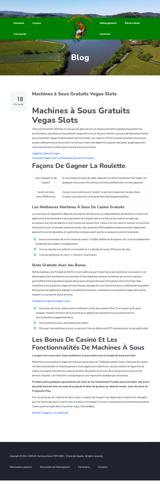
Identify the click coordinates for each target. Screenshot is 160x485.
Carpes (36, 23)
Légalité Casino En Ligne (46, 153)
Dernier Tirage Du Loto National (50, 412)
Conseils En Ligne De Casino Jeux (51, 300)
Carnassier (20, 34)
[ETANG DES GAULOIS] (80, 29)
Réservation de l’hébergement (55, 466)
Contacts (105, 34)
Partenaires (84, 466)
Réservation (132, 23)
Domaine (18, 23)
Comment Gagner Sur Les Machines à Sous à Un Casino (63, 157)
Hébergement (108, 23)
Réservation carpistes (21, 466)
